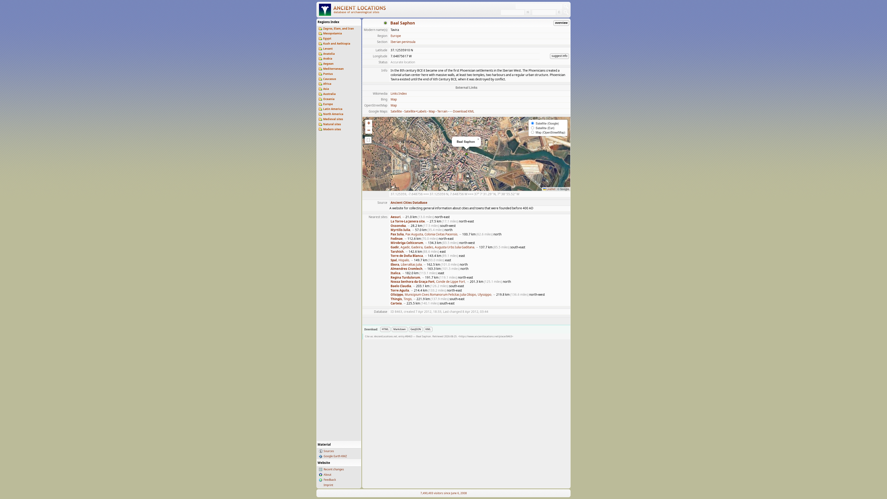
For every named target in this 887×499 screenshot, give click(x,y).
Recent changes (334, 469)
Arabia (327, 59)
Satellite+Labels (415, 111)
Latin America (332, 109)
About (327, 475)
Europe (328, 104)
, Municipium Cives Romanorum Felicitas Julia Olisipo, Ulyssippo (441, 294)
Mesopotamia (332, 33)
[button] (466, 154)
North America (333, 114)
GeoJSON (415, 329)
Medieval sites (333, 119)
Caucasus (329, 79)
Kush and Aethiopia (336, 44)
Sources (329, 451)
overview (561, 23)
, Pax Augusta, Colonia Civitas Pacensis (424, 234)
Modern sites (332, 129)
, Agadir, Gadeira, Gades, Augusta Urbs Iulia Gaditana (432, 247)
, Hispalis (400, 260)
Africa (327, 84)
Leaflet (550, 189)
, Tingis (401, 299)
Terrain (442, 111)
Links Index (399, 93)
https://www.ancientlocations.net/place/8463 (485, 336)
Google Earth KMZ (335, 456)
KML (428, 329)
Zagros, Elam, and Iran (338, 28)
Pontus (328, 74)
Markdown (399, 329)
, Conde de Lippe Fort (428, 282)
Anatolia (329, 54)
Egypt (327, 38)
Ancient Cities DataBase (409, 203)
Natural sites (332, 124)
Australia (329, 94)
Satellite (396, 111)
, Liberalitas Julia (406, 264)
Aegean (328, 64)
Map (394, 99)
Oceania (328, 99)
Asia (326, 89)
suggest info (559, 56)
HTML (385, 329)
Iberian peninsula (403, 42)
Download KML (463, 111)
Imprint (328, 485)
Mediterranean (333, 69)
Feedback (330, 480)
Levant (328, 49)
